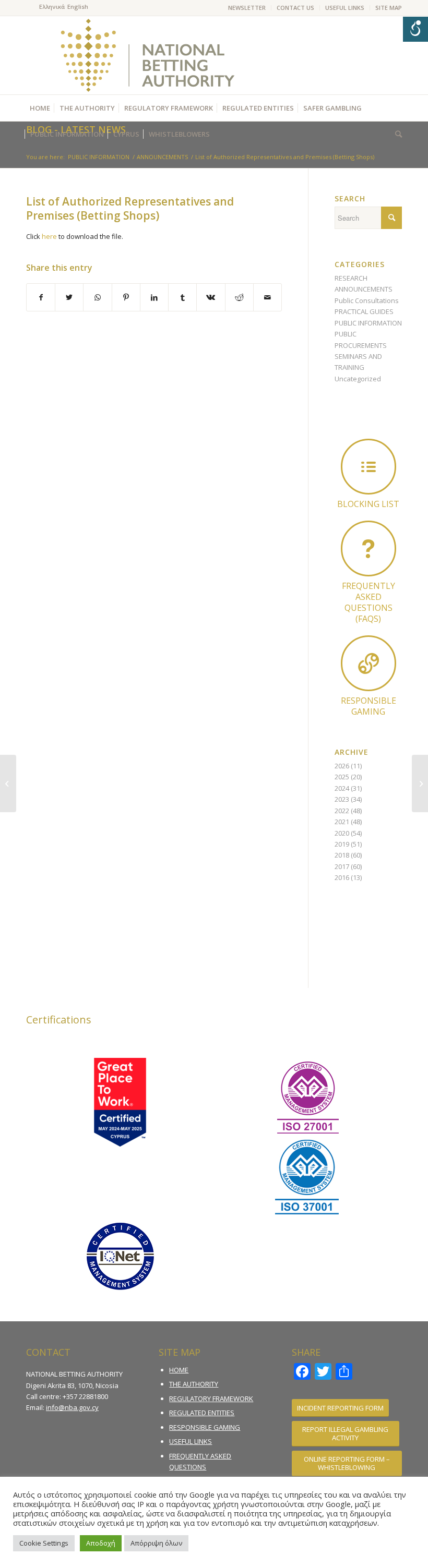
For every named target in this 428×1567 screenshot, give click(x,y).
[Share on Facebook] (41, 297)
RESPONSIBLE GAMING (204, 1427)
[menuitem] (247, 7)
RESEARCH (351, 278)
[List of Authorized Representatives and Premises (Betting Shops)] (8, 783)
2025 (342, 776)
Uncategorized (358, 378)
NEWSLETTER (247, 7)
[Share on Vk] (210, 297)
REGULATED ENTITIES (201, 1412)
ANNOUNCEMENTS (364, 289)
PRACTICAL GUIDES (364, 311)
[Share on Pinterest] (126, 297)
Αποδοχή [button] (100, 1543)
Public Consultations (367, 300)
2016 (342, 877)
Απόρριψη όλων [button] (156, 1543)
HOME (178, 1370)
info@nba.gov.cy (72, 1407)
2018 (342, 855)
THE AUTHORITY (193, 1384)
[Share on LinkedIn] (154, 297)
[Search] (396, 134)
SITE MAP (388, 7)
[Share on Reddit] (239, 297)
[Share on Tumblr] (182, 297)
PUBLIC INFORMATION (368, 323)
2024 (342, 788)
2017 (342, 866)
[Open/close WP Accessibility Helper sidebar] (415, 29)
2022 (342, 810)
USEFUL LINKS (344, 7)
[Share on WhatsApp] (97, 297)
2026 (342, 765)
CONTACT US (295, 7)
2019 (342, 844)
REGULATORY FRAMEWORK (211, 1398)
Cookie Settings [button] (43, 1543)
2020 (342, 833)
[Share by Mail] (267, 297)
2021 (342, 821)
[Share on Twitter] (69, 297)
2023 (342, 799)
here (49, 236)
